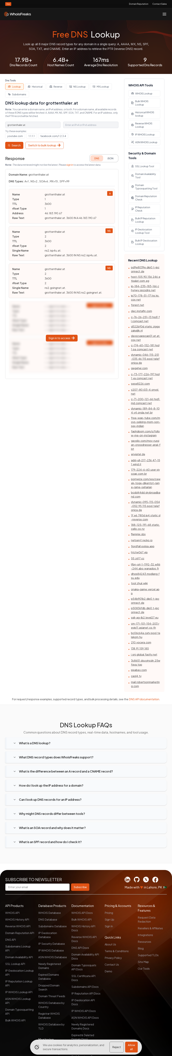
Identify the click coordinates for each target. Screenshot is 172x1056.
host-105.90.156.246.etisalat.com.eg (145, 278)
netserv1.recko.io (142, 540)
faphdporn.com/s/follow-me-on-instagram (145, 433)
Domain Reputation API (19, 933)
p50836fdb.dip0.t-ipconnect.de (145, 610)
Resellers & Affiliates (150, 928)
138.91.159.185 (140, 648)
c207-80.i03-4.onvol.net (145, 391)
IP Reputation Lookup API (18, 983)
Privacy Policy (113, 958)
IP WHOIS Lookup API (18, 992)
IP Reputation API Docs (85, 993)
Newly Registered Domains (49, 966)
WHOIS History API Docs (83, 928)
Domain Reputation (138, 4)
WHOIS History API (17, 919)
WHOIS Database (49, 913)
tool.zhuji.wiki (139, 583)
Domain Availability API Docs (85, 956)
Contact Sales (159, 4)
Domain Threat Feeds (51, 996)
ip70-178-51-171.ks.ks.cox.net (145, 297)
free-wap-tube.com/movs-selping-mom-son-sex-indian (145, 422)
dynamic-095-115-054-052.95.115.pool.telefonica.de (145, 506)
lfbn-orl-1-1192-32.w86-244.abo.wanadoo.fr (145, 566)
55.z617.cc (137, 558)
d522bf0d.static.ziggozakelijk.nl (145, 328)
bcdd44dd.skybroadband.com (145, 494)
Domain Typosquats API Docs (83, 967)
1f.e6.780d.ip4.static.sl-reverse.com (145, 517)
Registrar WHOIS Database (49, 1015)
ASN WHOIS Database (52, 957)
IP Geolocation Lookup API (19, 972)
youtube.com (15, 135)
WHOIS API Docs (82, 913)
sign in (69, 164)
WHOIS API (12, 913)
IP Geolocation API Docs (83, 1002)
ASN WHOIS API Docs (85, 1017)
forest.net (137, 305)
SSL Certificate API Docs (83, 978)
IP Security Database (51, 943)
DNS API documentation (144, 699)
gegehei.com (139, 368)
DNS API (10, 939)
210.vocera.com (141, 642)
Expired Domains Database (48, 976)
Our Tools (144, 968)
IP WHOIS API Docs (83, 1011)
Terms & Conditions (117, 951)
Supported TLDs (148, 955)
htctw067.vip (139, 552)
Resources (144, 941)
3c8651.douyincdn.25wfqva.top (145, 662)
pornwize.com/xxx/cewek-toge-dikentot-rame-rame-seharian (145, 483)
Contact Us (112, 964)
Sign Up (109, 919)
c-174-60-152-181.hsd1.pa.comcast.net (145, 347)
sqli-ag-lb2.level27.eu (144, 617)
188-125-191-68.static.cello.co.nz (145, 527)
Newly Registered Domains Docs (82, 1026)
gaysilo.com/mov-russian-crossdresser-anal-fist (145, 445)
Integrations (145, 935)
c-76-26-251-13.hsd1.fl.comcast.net (145, 319)
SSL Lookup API (15, 964)
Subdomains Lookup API (18, 948)
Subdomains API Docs (85, 986)
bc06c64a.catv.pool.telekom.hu (145, 635)
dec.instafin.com (141, 311)
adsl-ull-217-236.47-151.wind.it (145, 462)
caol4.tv (136, 676)
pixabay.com (139, 670)
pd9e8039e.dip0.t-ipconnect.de (145, 269)
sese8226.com (140, 383)
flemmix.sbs (138, 534)
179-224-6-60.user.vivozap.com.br (145, 471)
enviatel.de (138, 454)
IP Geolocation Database (47, 935)
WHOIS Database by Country (51, 1005)
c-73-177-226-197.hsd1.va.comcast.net (145, 376)
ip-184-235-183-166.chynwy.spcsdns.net (145, 288)
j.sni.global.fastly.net (144, 654)
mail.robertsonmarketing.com (145, 684)
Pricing (109, 913)
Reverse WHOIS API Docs (84, 939)
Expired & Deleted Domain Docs (82, 1037)
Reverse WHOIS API (17, 926)
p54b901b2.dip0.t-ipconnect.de (145, 600)
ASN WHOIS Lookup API (18, 1001)
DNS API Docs (80, 947)
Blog (141, 948)
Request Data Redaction (146, 919)
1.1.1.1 (32, 135)
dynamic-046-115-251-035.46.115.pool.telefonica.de (145, 358)
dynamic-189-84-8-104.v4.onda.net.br (145, 410)
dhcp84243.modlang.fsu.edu (145, 576)
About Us (110, 944)
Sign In (109, 926)
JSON (110, 158)
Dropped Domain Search (48, 987)
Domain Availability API (19, 957)
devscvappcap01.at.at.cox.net (145, 338)
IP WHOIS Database (51, 950)
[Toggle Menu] (164, 14)
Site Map (143, 962)
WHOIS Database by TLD (51, 1026)
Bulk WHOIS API (15, 1020)
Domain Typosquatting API (19, 1011)
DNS (96, 158)
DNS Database (47, 919)
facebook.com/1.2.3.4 (53, 135)
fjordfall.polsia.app (142, 546)
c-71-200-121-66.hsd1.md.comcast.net (145, 401)
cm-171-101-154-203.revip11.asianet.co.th (145, 625)
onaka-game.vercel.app (145, 591)
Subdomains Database (52, 926)
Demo (108, 971)
